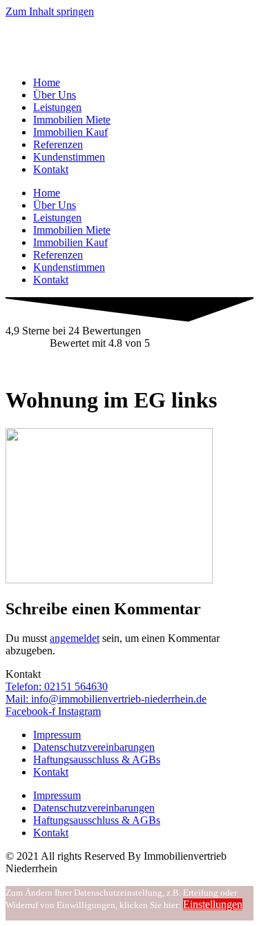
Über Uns (54, 95)
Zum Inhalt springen (50, 11)
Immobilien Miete (72, 119)
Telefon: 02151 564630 (57, 686)
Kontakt (50, 169)
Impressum (57, 735)
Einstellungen (212, 904)
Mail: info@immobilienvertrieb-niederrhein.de (106, 699)
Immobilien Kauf (70, 132)
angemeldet (74, 638)
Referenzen (58, 144)
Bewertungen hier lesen (57, 366)
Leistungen (57, 107)
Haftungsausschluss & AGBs (96, 759)
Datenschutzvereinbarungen (94, 747)
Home (46, 82)
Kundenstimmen (69, 157)
